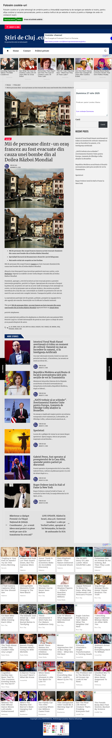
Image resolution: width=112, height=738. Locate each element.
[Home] (8, 51)
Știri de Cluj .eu (24, 37)
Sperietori (38, 430)
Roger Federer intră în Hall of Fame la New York (49, 486)
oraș (58, 327)
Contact (27, 51)
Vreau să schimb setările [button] (33, 19)
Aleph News (54, 308)
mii (50, 327)
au (11, 327)
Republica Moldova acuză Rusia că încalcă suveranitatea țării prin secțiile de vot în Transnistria (51, 375)
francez (46, 327)
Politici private (42, 51)
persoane (11, 329)
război (17, 329)
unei (20, 329)
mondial (54, 327)
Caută (77, 119)
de (21, 327)
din (24, 327)
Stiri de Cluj (13, 165)
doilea (33, 327)
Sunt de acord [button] (9, 19)
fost (42, 327)
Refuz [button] (19, 19)
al (9, 327)
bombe (14, 327)
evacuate (38, 327)
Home (16, 51)
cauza (18, 327)
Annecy (34, 264)
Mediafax (8, 274)
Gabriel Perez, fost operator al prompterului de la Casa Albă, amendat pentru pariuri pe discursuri (49, 460)
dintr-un (28, 327)
